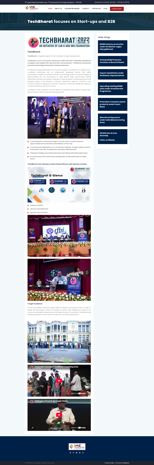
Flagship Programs (72, 9)
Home (50, 9)
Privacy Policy (109, 463)
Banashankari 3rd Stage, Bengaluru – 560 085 (66, 2)
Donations (116, 9)
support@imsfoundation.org (37, 2)
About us (58, 9)
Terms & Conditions (122, 463)
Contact (85, 9)
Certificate (96, 9)
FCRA (105, 9)
